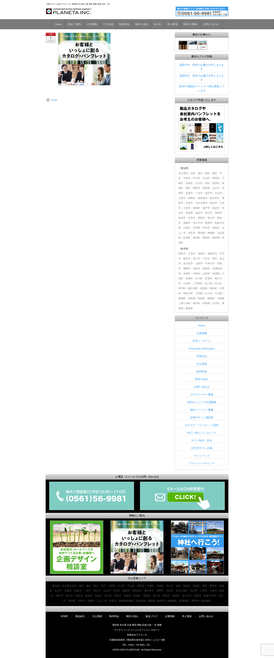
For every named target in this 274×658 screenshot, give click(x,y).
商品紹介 (80, 616)
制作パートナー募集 (201, 409)
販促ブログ (152, 616)
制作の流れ (141, 24)
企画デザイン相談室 (201, 417)
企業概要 (201, 333)
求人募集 (172, 24)
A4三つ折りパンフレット (201, 432)
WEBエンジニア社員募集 (201, 402)
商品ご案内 (74, 24)
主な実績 (108, 24)
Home (58, 24)
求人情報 (187, 616)
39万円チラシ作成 (201, 448)
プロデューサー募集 (201, 394)
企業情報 (92, 24)
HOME (64, 616)
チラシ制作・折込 (201, 440)
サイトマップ (202, 455)
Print (54, 100)
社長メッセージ (202, 340)
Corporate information (202, 348)
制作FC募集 (190, 24)
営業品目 (201, 356)
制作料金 (124, 24)
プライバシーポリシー (202, 463)
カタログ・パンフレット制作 (202, 425)
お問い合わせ (211, 24)
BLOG (157, 24)
